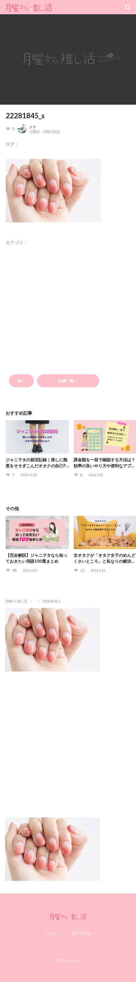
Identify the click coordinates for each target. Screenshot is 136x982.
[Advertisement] (68, 739)
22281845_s (25, 115)
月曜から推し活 (16, 601)
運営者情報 (81, 933)
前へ (21, 380)
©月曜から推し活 (68, 960)
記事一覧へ (68, 380)
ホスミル (53, 933)
